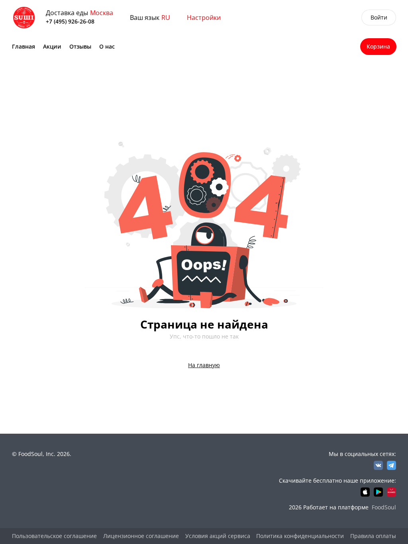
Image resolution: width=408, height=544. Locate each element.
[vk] (378, 465)
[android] (378, 492)
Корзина (378, 46)
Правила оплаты (373, 536)
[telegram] (391, 465)
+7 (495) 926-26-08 (70, 21)
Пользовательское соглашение (54, 536)
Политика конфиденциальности (300, 536)
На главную (204, 365)
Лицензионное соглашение (141, 536)
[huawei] (391, 492)
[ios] (365, 492)
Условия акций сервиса (217, 536)
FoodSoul (384, 507)
